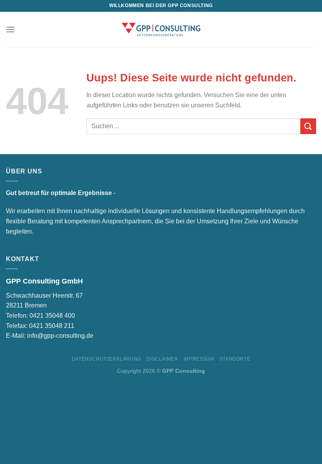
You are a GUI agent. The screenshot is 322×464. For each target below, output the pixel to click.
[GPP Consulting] (161, 29)
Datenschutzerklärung (106, 359)
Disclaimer (162, 359)
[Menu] (10, 29)
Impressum (198, 359)
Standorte (235, 359)
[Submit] (308, 126)
